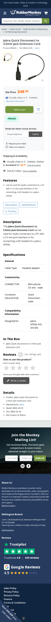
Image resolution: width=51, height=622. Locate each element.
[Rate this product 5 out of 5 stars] (32, 368)
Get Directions (8, 530)
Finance (8, 599)
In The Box (11, 211)
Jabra (37, 48)
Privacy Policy (11, 591)
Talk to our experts (17, 147)
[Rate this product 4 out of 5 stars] (26, 368)
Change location (34, 165)
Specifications (29, 204)
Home (4, 29)
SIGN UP (39, 458)
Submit (35, 134)
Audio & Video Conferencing (35, 29)
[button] (11, 610)
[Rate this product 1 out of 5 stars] (6, 368)
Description (11, 204)
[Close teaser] (23, 618)
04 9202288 (9, 522)
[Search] (45, 21)
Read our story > (9, 505)
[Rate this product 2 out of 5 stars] (13, 368)
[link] (22, 466)
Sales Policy (10, 588)
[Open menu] (5, 13)
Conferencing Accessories (16, 32)
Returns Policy (12, 595)
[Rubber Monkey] (25, 15)
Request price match (17, 143)
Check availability (30, 171)
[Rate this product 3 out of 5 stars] (19, 368)
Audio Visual (15, 29)
